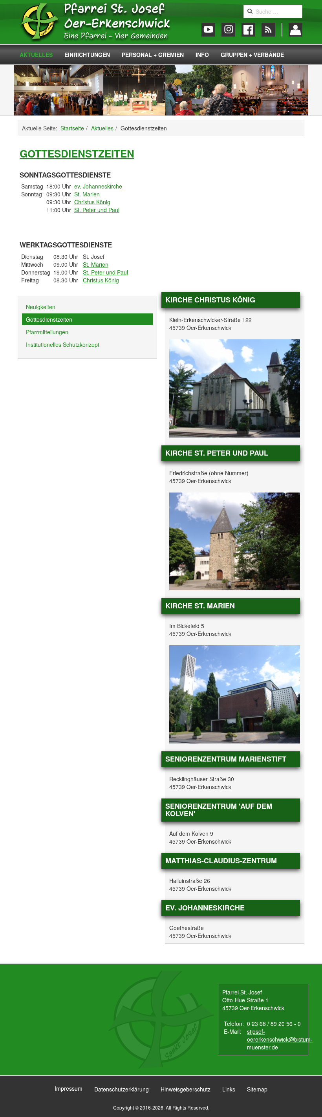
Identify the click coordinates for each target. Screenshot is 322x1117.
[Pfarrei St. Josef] (103, 22)
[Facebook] (248, 30)
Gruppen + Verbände (252, 55)
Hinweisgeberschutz (185, 1089)
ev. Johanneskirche (98, 186)
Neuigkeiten (40, 307)
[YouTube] (208, 30)
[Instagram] (228, 30)
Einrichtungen (87, 55)
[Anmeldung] (295, 30)
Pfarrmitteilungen (47, 332)
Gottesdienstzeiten (77, 153)
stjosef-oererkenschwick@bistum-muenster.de (280, 1039)
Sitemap (257, 1089)
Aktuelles (36, 55)
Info (202, 55)
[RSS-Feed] (268, 30)
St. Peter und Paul (96, 210)
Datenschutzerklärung (121, 1089)
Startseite (72, 128)
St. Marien (87, 194)
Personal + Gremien (153, 55)
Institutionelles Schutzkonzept (62, 344)
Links (228, 1089)
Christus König (92, 202)
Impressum (68, 1088)
